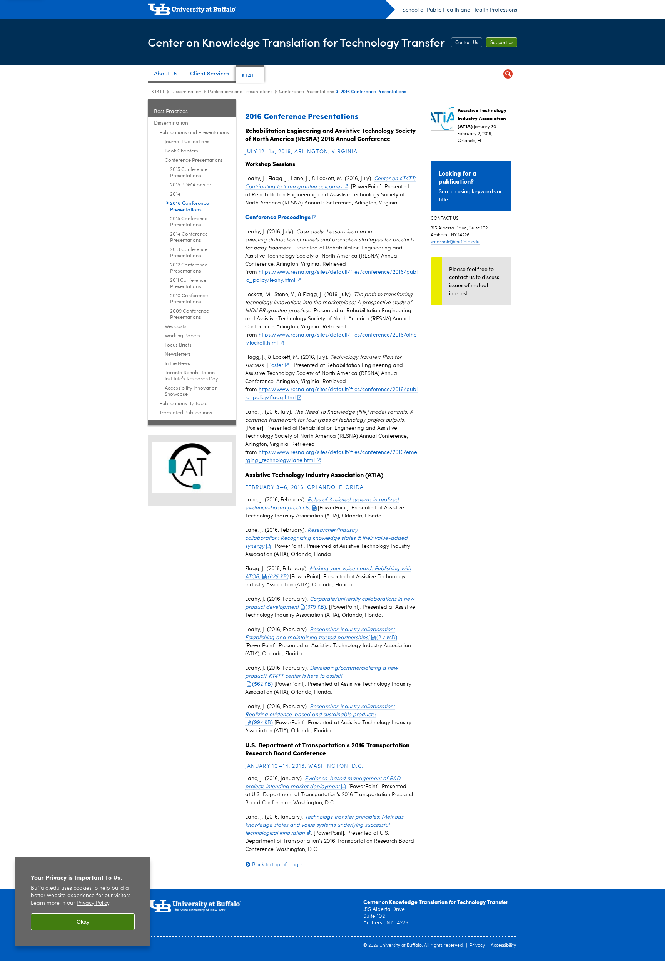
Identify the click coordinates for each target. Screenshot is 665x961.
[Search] (508, 74)
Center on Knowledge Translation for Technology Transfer (296, 42)
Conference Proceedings (278, 217)
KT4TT (158, 92)
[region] (82, 901)
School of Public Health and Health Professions (460, 10)
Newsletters (178, 354)
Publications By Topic (183, 403)
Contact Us (466, 42)
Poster (275, 365)
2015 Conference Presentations (188, 172)
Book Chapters (181, 151)
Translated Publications (185, 412)
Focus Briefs (178, 345)
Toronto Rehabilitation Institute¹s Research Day (191, 376)
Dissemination (186, 92)
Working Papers (183, 335)
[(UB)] (271, 11)
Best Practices (171, 111)
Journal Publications (187, 141)
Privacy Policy (93, 903)
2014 (175, 194)
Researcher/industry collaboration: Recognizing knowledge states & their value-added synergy (326, 538)
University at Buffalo (400, 945)
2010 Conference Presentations (189, 299)
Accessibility (503, 945)
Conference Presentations (306, 92)
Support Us (501, 42)
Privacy (477, 945)
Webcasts (176, 326)
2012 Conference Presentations (188, 268)
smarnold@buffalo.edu (455, 242)
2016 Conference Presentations (189, 206)
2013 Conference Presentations (188, 252)
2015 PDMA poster (190, 185)
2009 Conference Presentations (189, 314)
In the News (177, 363)
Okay (83, 922)
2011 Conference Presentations (188, 283)
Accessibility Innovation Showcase (191, 391)
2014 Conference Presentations (189, 237)
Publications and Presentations (240, 92)
